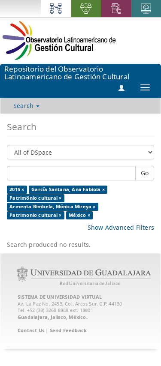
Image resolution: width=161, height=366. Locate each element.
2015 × (16, 189)
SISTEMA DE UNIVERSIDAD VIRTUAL (60, 297)
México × (79, 215)
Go (145, 173)
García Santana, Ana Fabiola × (68, 189)
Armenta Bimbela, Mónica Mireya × (52, 207)
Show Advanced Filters (121, 227)
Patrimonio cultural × (35, 215)
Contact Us (31, 330)
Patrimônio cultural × (35, 198)
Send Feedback (68, 330)
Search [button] (24, 106)
